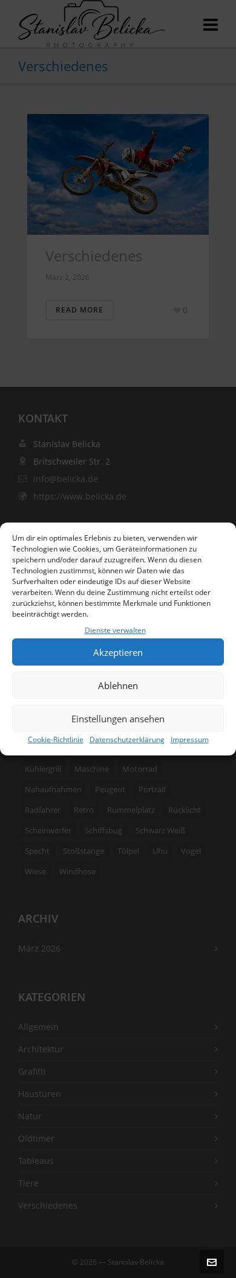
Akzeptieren (118, 652)
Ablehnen (118, 685)
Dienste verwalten (115, 630)
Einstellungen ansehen (118, 719)
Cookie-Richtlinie (56, 739)
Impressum (190, 739)
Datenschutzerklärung (127, 739)
